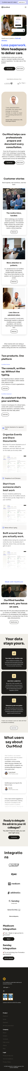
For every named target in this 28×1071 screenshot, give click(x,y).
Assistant (5, 1022)
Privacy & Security (8, 1055)
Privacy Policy (7, 1062)
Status (5, 1045)
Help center (6, 1042)
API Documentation (8, 1025)
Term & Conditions (8, 1059)
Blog (4, 1048)
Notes (4, 1019)
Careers (5, 1036)
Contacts (5, 1039)
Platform (5, 1016)
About (4, 1032)
